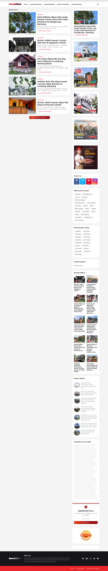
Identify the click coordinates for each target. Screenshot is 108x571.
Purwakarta (78, 217)
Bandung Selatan (80, 200)
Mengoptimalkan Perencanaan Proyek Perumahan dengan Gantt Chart (88, 385)
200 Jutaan (87, 234)
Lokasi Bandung (49, 4)
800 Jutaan (78, 251)
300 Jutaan (87, 237)
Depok (77, 214)
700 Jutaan (78, 248)
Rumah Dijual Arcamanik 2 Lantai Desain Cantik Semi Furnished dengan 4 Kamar (89, 425)
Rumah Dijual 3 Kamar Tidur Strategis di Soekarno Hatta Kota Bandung (89, 393)
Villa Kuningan (79, 220)
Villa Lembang (91, 203)
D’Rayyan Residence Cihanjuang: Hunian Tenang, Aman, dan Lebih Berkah (79, 367)
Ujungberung (88, 217)
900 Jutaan (78, 254)
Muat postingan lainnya (39, 117)
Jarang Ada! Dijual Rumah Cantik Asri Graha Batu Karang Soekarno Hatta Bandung (88, 400)
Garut (91, 206)
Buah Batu (86, 211)
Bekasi (86, 206)
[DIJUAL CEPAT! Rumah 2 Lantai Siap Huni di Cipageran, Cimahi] (22, 43)
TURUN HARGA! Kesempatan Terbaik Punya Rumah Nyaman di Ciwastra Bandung (92, 328)
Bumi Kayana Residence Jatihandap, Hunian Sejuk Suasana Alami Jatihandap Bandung (91, 308)
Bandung (77, 194)
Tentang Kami (80, 568)
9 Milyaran (87, 251)
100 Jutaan (86, 231)
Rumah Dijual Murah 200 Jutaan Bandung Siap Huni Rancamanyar (79, 347)
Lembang (84, 197)
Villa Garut (78, 206)
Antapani (77, 211)
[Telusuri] (97, 4)
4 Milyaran (78, 240)
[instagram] (90, 558)
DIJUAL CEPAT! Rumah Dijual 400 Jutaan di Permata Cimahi (52, 103)
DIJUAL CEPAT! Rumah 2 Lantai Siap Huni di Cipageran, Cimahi (51, 41)
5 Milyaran (78, 243)
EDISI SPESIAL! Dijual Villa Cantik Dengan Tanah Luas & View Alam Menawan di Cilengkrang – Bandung (52, 20)
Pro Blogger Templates (16, 568)
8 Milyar (86, 248)
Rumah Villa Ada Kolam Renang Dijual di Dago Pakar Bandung (88, 432)
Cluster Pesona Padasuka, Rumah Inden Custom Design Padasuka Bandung (91, 288)
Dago (93, 211)
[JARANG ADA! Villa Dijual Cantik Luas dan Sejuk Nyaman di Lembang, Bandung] (22, 86)
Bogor (87, 208)
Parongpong (85, 214)
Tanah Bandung (79, 203)
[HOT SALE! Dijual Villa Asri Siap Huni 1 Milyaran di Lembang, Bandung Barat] (22, 64)
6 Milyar (77, 245)
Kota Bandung (87, 194)
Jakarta (94, 208)
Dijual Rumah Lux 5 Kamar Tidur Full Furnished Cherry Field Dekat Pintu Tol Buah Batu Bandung (89, 417)
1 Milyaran (78, 231)
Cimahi (77, 197)
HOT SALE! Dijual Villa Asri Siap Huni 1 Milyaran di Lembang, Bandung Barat (51, 61)
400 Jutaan (87, 240)
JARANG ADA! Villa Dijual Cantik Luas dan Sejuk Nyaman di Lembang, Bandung (52, 84)
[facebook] (83, 558)
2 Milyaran (78, 234)
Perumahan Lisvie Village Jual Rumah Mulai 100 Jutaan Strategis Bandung (92, 367)
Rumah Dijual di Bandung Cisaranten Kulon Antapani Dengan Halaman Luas (92, 348)
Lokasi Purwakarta (63, 4)
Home (26, 4)
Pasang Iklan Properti (93, 568)
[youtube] (86, 558)
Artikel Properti (77, 4)
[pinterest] (94, 558)
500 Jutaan (87, 243)
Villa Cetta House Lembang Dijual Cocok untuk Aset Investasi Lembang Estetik (79, 328)
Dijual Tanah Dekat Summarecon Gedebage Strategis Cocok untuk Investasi (88, 409)
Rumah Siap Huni (36, 4)
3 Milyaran (78, 237)
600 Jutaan (85, 245)
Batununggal (79, 208)
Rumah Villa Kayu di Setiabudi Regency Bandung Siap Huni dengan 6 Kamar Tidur (79, 307)
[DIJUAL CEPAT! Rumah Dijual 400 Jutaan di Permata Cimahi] (22, 106)
